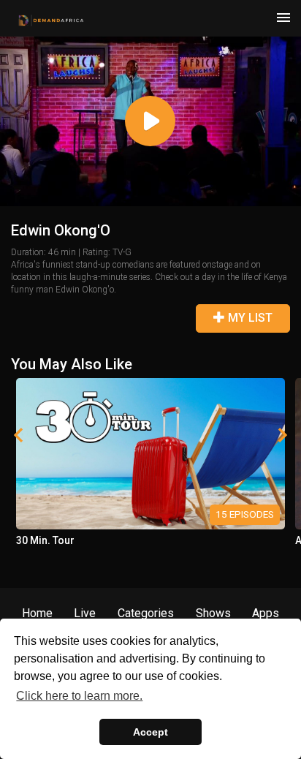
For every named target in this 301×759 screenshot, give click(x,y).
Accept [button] (150, 732)
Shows (213, 613)
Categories (146, 613)
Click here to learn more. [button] (79, 696)
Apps (265, 613)
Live (85, 613)
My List (249, 318)
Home (37, 613)
